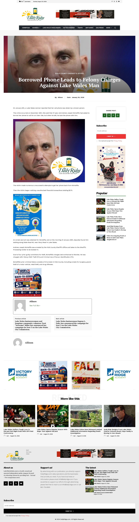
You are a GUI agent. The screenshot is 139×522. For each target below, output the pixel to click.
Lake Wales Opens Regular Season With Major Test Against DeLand (115, 211)
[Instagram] (11, 483)
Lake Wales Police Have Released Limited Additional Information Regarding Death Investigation (116, 219)
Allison (60, 97)
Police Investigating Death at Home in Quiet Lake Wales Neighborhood (116, 237)
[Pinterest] (113, 115)
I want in (110, 136)
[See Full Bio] (40, 305)
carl (8, 436)
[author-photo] (5, 436)
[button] (115, 28)
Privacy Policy (118, 141)
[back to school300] (20, 375)
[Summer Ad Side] (111, 167)
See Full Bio (34, 306)
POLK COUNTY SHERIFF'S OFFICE (69, 73)
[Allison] (17, 342)
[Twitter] (114, 1)
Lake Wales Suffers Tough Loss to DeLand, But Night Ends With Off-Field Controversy (115, 202)
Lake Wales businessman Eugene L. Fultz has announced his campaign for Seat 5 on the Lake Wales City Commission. (72, 324)
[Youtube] (119, 1)
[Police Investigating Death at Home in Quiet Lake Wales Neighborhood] (100, 238)
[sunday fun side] (52, 215)
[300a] (52, 282)
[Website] (116, 1)
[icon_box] (49, 1)
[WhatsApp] (118, 115)
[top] (85, 14)
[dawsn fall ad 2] (53, 375)
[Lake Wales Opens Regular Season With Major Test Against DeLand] (100, 211)
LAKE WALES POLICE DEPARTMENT (103, 492)
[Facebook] (112, 1)
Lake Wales (97, 476)
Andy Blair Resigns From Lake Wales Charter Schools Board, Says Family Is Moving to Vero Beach (116, 229)
